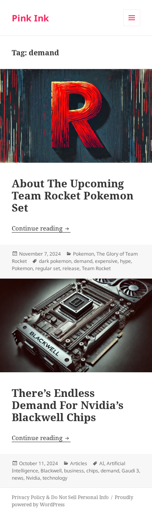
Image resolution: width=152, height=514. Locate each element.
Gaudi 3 (130, 470)
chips (92, 470)
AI (101, 463)
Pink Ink (30, 18)
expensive (106, 261)
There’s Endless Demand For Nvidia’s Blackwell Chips (68, 405)
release (70, 268)
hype (125, 261)
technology (55, 477)
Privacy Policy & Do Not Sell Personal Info (60, 497)
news (18, 477)
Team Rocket (96, 268)
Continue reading (41, 228)
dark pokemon (55, 261)
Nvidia (33, 477)
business (74, 470)
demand (83, 261)
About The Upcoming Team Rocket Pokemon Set (72, 195)
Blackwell (51, 470)
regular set (47, 268)
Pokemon (83, 253)
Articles (78, 463)
